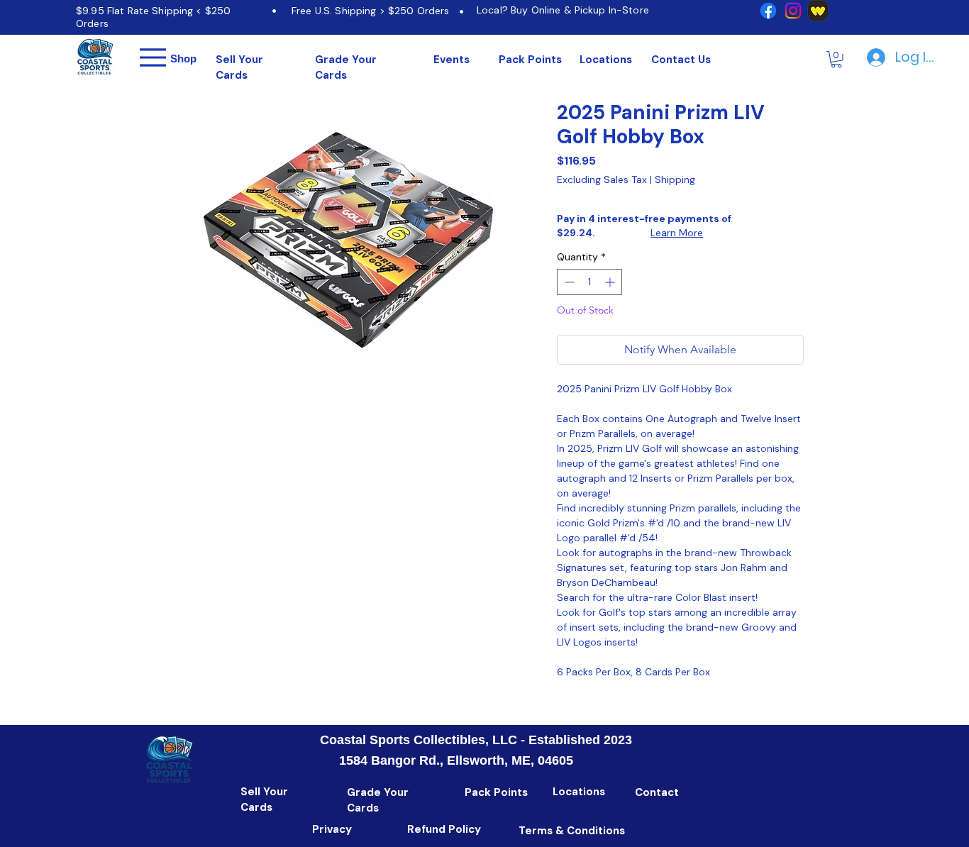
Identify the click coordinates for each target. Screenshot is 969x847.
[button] (836, 59)
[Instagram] (793, 10)
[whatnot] (818, 10)
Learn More (676, 232)
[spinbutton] (589, 282)
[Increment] (611, 282)
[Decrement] (568, 282)
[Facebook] (768, 10)
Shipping (675, 180)
